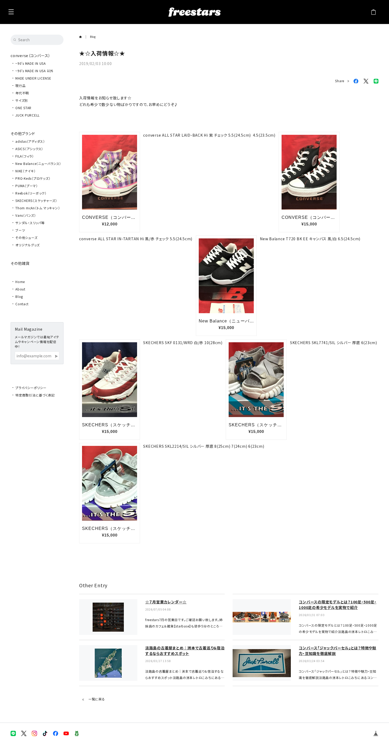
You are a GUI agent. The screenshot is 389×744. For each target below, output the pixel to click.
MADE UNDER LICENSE (33, 78)
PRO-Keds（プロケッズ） (32, 178)
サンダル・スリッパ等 (30, 222)
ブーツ (20, 230)
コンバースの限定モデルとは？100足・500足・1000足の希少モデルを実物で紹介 (337, 604)
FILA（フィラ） (24, 156)
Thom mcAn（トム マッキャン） (37, 208)
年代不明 (22, 93)
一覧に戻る (96, 699)
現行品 (20, 85)
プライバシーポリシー (31, 387)
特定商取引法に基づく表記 (35, 395)
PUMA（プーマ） (26, 185)
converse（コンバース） (30, 55)
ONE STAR (23, 107)
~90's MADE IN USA (30, 63)
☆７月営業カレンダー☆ (166, 601)
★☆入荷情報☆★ (102, 53)
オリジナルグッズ (27, 245)
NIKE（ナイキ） (25, 171)
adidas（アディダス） (30, 141)
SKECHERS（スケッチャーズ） (36, 200)
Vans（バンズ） (25, 215)
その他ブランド (23, 133)
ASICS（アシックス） (29, 148)
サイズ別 (21, 100)
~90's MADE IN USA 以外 (34, 70)
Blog (19, 296)
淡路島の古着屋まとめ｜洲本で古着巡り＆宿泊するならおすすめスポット (185, 650)
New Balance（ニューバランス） (38, 163)
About (20, 289)
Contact (21, 304)
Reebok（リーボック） (31, 193)
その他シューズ (26, 237)
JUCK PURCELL (27, 115)
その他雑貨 (20, 263)
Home (20, 281)
